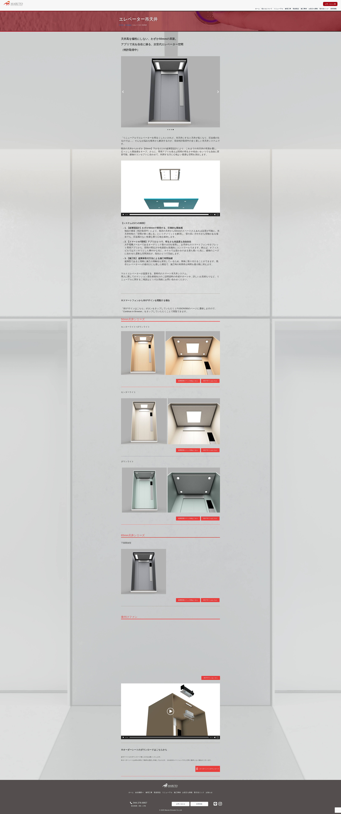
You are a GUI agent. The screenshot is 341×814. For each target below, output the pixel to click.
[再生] (123, 214)
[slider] (169, 214)
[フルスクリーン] (218, 214)
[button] (330, 4)
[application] (170, 188)
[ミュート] (215, 214)
